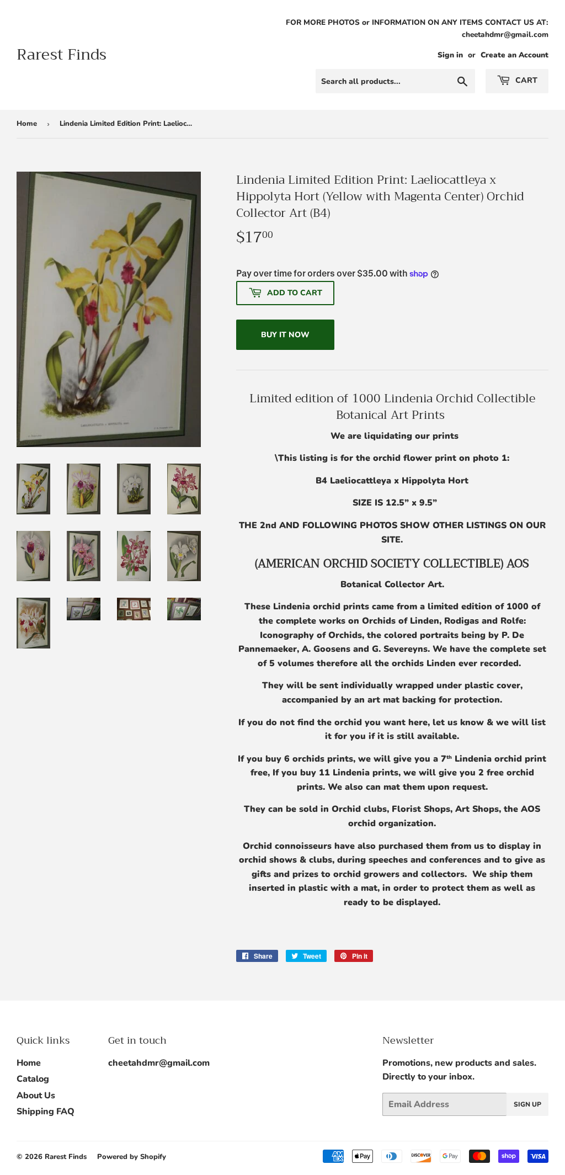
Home (27, 124)
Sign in (450, 55)
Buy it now (285, 334)
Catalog (33, 1079)
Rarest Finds (61, 55)
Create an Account (514, 55)
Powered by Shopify (131, 1157)
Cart (525, 80)
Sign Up (527, 1104)
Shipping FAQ (45, 1111)
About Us (36, 1095)
